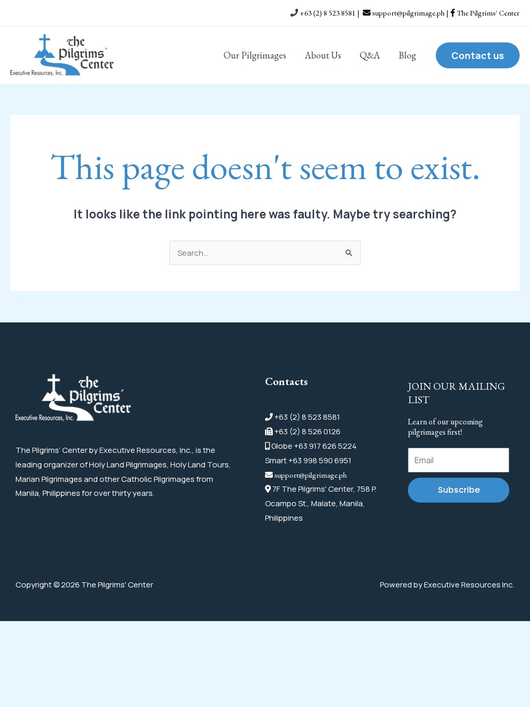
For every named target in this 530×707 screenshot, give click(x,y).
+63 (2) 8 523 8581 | (330, 13)
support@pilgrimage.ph (310, 475)
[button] (478, 55)
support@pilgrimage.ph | (410, 13)
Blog (407, 55)
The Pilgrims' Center (487, 13)
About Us (323, 55)
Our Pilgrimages (255, 55)
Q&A (370, 55)
